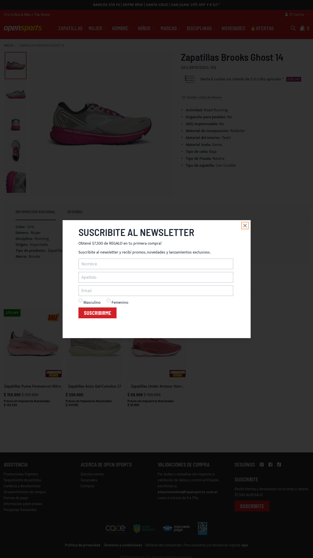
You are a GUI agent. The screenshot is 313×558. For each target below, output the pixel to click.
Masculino (92, 302)
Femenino (120, 302)
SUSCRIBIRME (97, 313)
